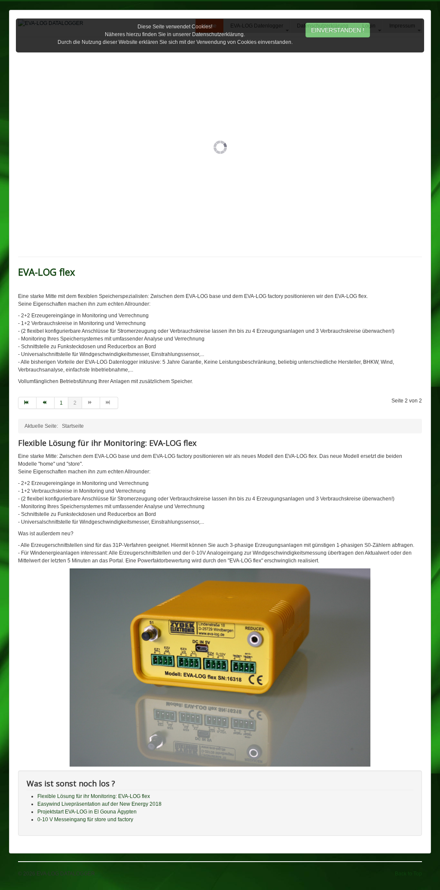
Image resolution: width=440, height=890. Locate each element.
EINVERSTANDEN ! (337, 30)
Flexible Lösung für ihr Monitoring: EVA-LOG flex (93, 796)
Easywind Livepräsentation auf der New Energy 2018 (99, 804)
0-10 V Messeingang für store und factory (85, 819)
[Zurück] (46, 403)
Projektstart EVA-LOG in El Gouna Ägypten (87, 812)
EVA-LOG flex (46, 271)
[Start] (27, 403)
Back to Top (408, 874)
